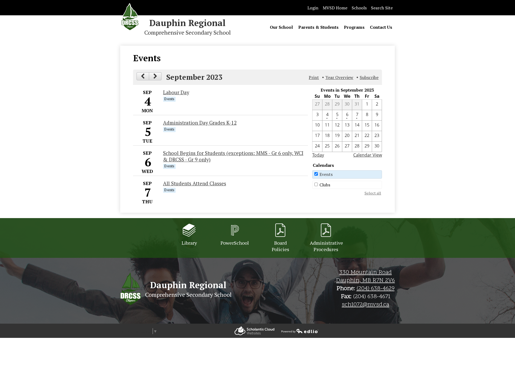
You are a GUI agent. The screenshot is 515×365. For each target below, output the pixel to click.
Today (318, 155)
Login (312, 8)
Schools (359, 8)
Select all (373, 193)
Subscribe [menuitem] (369, 77)
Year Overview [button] (339, 77)
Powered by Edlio (254, 330)
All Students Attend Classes (194, 183)
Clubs (324, 185)
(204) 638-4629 (375, 289)
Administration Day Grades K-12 (200, 123)
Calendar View (367, 155)
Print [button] (314, 77)
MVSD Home (335, 8)
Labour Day (176, 92)
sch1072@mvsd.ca (365, 305)
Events (326, 174)
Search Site (382, 8)
